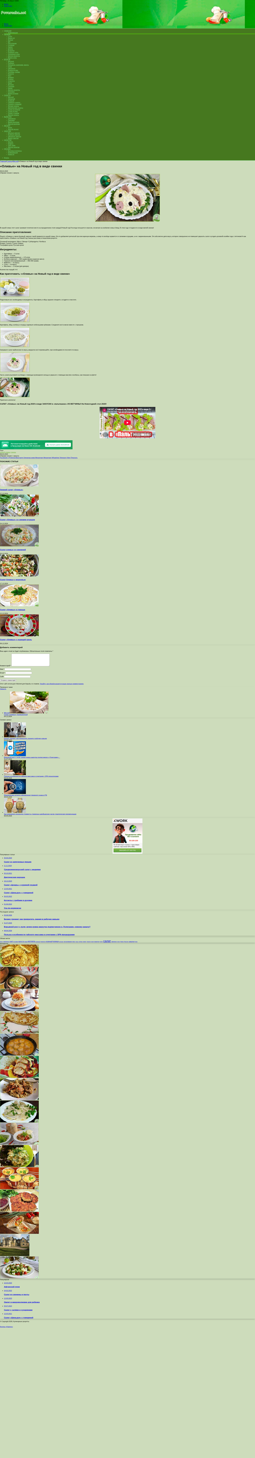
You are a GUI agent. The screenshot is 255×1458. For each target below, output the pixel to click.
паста (89, 941)
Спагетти (11, 81)
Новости (11, 154)
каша (26, 941)
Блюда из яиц (13, 70)
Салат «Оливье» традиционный (16, 714)
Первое (7, 34)
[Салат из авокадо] (19, 1166)
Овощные (11, 68)
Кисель (10, 142)
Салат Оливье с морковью (13, 580)
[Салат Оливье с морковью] (19, 576)
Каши (10, 83)
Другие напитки (13, 147)
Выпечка (8, 117)
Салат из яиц (13, 111)
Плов (10, 67)
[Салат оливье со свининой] (19, 546)
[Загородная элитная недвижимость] (14, 1255)
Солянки (11, 45)
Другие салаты (13, 115)
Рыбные (11, 63)
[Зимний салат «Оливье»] (19, 486)
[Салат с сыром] (19, 1278)
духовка (15, 941)
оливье (7, 452)
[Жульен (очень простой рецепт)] (19, 1189)
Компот (10, 144)
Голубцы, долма (14, 72)
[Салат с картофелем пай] (19, 1010)
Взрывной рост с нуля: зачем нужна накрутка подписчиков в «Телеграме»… (32, 757)
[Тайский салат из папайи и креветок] (19, 1144)
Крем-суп (11, 38)
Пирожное (12, 118)
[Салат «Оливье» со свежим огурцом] (19, 516)
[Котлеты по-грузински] (19, 1211)
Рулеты (10, 79)
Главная (3, 161)
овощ (77, 941)
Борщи (10, 40)
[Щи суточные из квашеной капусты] (19, 988)
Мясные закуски (14, 133)
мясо (73, 941)
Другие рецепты (14, 56)
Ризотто (11, 74)
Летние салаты (13, 106)
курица (56, 941)
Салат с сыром (13, 113)
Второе (7, 59)
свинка (13, 452)
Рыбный (11, 101)
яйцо (136, 941)
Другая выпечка (14, 124)
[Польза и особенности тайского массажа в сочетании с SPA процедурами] (15, 774)
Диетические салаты (15, 108)
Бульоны (11, 50)
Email (2, 673)
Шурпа (10, 49)
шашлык (132, 941)
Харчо (10, 47)
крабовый (37, 941)
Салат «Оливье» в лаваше (12, 610)
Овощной (11, 99)
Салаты (7, 95)
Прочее (7, 149)
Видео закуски (13, 138)
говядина (6, 941)
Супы (10, 36)
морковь (61, 941)
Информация (13, 33)
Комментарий (5, 666)
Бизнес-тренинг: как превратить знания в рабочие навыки (25, 738)
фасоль (126, 941)
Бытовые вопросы (15, 151)
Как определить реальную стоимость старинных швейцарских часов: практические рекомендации (40, 814)
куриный (49, 941)
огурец (81, 941)
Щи (9, 41)
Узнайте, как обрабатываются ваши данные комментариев (61, 684)
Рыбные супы (13, 52)
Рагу (9, 75)
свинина (114, 941)
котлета (31, 941)
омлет (84, 941)
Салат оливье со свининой (13, 550)
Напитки (8, 140)
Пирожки (11, 120)
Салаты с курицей (14, 104)
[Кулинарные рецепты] (13, 20)
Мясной (11, 97)
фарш (122, 941)
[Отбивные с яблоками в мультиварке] (19, 1077)
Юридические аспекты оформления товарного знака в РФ (25, 795)
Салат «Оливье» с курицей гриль (16, 640)
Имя (2, 669)
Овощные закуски (14, 136)
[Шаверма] (19, 1233)
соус (118, 941)
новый (2, 452)
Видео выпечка (13, 122)
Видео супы (12, 58)
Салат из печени (14, 110)
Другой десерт (13, 129)
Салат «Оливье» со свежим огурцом (17, 520)
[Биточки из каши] (19, 966)
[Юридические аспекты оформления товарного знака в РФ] (15, 793)
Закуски (7, 131)
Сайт (2, 676)
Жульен (11, 84)
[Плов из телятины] (19, 1099)
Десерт (7, 126)
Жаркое (11, 77)
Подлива (11, 92)
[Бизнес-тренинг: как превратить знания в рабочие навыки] (15, 737)
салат (107, 941)
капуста (21, 941)
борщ (1, 941)
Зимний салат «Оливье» (11, 490)
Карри (10, 88)
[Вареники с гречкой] (19, 1122)
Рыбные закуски (14, 135)
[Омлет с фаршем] (19, 1033)
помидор (96, 941)
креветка (43, 941)
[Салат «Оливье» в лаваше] (19, 606)
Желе (10, 127)
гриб (11, 941)
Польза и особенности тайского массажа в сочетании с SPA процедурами (31, 776)
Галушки (11, 86)
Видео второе (13, 93)
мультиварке (68, 941)
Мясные (11, 61)
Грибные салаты (14, 102)
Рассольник (12, 43)
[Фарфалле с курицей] (19, 1055)
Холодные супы (14, 54)
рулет (101, 941)
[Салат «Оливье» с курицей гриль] (19, 636)
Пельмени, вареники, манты (18, 65)
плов (92, 941)
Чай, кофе (11, 145)
